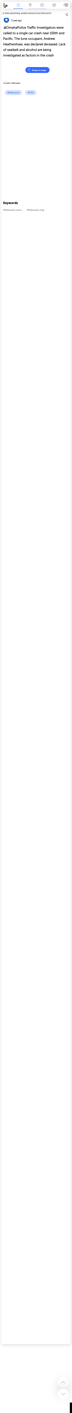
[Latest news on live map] (7, 5)
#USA (31, 92)
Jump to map (39, 70)
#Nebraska (13, 92)
